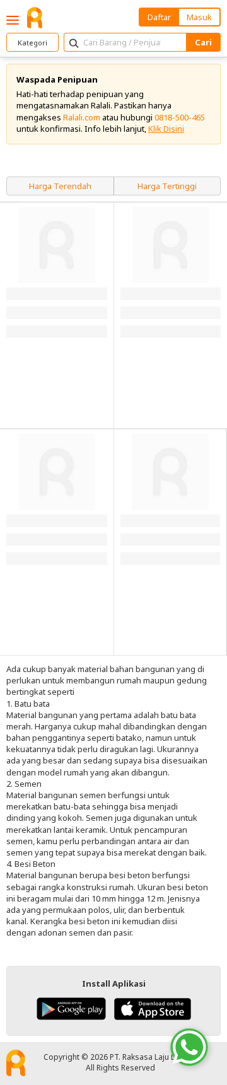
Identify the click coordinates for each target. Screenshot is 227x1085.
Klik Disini (166, 128)
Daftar (159, 17)
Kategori (32, 42)
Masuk (199, 17)
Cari (203, 42)
